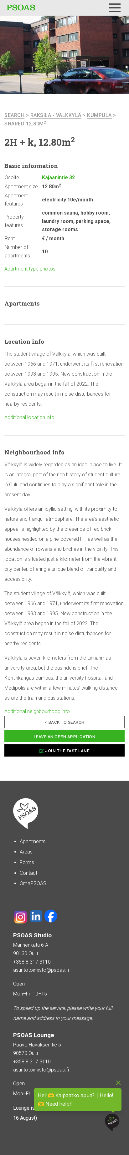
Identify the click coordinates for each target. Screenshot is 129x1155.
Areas (26, 852)
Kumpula (99, 115)
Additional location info (29, 417)
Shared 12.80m (25, 124)
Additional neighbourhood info (37, 711)
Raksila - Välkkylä (55, 115)
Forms (27, 862)
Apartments (32, 841)
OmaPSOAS (33, 883)
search (14, 115)
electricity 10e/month (67, 200)
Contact (28, 873)
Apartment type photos (29, 269)
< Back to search (65, 722)
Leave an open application (64, 736)
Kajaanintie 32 (58, 177)
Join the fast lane (67, 750)
